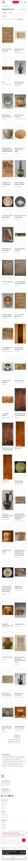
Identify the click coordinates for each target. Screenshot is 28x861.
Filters (4, 16)
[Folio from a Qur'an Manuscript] (7, 35)
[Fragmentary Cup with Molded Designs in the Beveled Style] (7, 134)
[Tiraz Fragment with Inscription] (20, 234)
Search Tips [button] (22, 9)
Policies (3, 805)
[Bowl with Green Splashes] (7, 366)
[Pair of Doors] (20, 434)
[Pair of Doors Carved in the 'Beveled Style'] (20, 399)
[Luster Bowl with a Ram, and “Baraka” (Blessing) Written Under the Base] (7, 572)
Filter (13, 857)
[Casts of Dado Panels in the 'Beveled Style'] (20, 267)
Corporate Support (5, 817)
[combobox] (15, 12)
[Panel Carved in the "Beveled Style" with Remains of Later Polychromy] (20, 500)
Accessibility (4, 803)
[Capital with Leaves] (20, 610)
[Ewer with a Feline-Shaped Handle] (20, 68)
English (3, 847)
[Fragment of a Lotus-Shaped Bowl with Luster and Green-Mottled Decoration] (20, 536)
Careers (3, 822)
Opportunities (4, 820)
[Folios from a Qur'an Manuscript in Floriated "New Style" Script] (20, 643)
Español (8, 847)
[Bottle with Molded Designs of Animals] (20, 168)
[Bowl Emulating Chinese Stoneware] (7, 101)
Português (14, 847)
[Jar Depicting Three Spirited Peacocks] (20, 712)
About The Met (4, 800)
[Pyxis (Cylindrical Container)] (20, 101)
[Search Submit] (24, 12)
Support (3, 811)
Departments (4, 802)
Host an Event (4, 815)
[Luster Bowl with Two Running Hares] (7, 201)
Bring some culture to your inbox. (11, 833)
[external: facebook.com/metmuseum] (1, 795)
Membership (4, 813)
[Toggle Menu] (25, 2)
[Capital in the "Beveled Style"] (20, 572)
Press (2, 807)
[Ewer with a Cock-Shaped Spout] (20, 679)
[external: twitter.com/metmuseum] (3, 795)
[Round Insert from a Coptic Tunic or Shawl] (20, 134)
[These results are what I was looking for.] (21, 852)
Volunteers (3, 824)
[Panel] (7, 68)
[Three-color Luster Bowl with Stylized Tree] (7, 712)
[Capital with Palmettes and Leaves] (7, 610)
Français (19, 847)
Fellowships (3, 826)
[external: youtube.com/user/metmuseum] (11, 795)
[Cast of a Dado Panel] (7, 267)
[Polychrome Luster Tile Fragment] (7, 234)
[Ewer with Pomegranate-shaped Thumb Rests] (7, 500)
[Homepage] (3, 2)
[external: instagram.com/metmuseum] (7, 795)
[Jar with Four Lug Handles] (7, 536)
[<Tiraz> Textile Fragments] (20, 366)
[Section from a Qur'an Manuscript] (7, 679)
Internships (3, 828)
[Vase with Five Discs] (7, 643)
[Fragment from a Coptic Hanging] (7, 168)
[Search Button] (21, 2)
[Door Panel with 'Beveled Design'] (20, 333)
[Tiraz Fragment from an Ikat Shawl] (7, 333)
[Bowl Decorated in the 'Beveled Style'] (7, 300)
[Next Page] (19, 736)
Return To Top (14, 741)
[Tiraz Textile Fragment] (7, 399)
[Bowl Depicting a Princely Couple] (20, 467)
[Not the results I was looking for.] (24, 852)
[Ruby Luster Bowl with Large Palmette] (20, 201)
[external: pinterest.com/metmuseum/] (5, 795)
